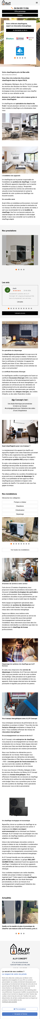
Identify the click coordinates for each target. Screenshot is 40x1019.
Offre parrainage (20, 11)
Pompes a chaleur (20, 502)
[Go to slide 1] (15, 58)
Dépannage (20, 514)
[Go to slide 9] (29, 308)
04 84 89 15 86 (21, 8)
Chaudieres (20, 506)
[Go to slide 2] (17, 58)
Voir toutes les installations (20, 550)
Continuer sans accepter (9, 1002)
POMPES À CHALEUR (20, 251)
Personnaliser (21, 1009)
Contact (20, 15)
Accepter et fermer (20, 1014)
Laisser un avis (20, 313)
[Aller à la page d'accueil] (6, 2)
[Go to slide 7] (24, 308)
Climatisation (20, 510)
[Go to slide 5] (25, 58)
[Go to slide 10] (31, 308)
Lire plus (20, 302)
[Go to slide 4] (22, 58)
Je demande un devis (20, 30)
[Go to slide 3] (20, 58)
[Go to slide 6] (21, 308)
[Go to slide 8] (26, 308)
